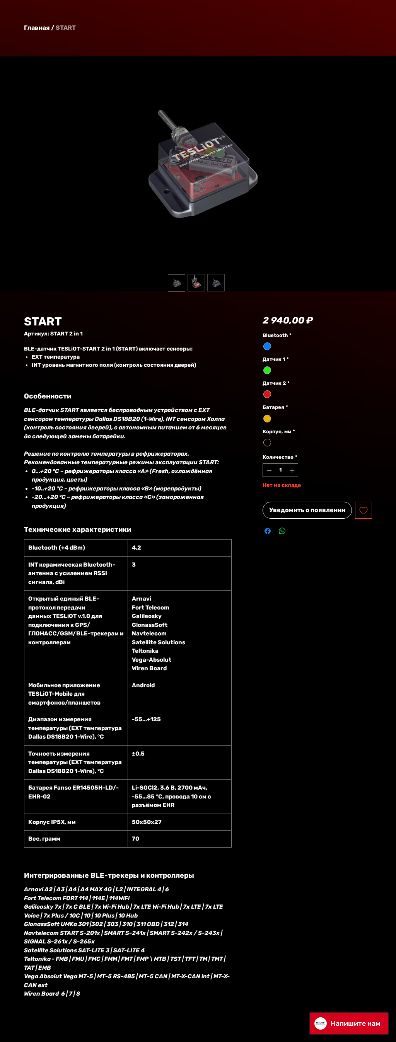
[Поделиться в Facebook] (267, 531)
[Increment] (292, 470)
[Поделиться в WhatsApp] (282, 531)
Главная (37, 27)
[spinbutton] (280, 470)
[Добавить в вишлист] (363, 510)
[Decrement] (268, 470)
